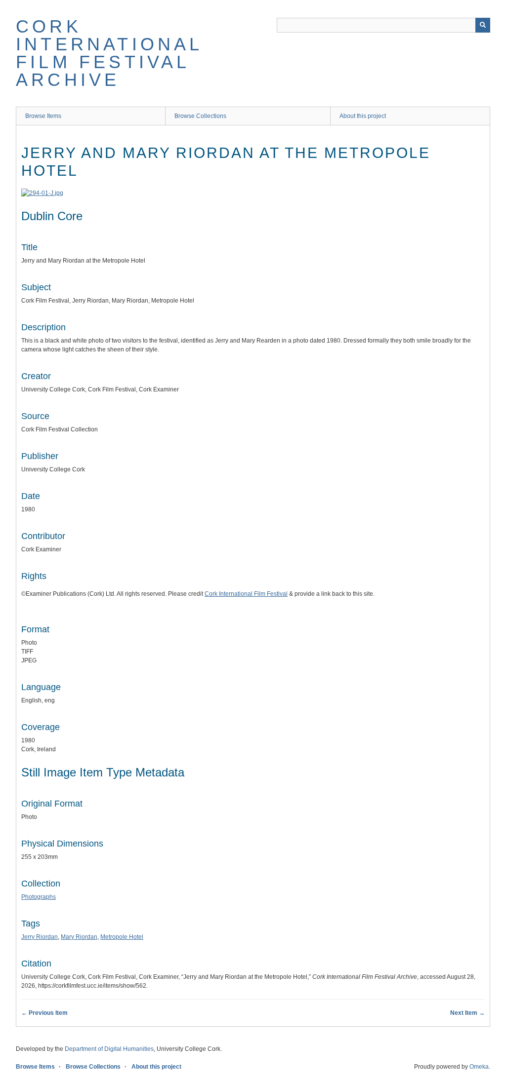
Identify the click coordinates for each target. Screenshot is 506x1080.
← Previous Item (44, 1012)
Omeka (479, 1066)
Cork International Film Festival (246, 593)
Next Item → (467, 1012)
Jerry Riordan (39, 936)
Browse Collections (200, 116)
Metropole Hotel (121, 936)
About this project (362, 116)
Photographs (38, 896)
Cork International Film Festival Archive (109, 53)
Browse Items (43, 116)
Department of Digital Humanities (109, 1048)
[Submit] (482, 25)
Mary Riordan (79, 936)
